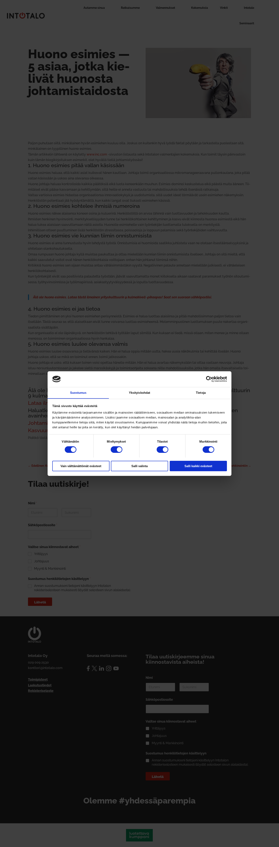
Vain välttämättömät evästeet (80, 466)
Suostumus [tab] (78, 392)
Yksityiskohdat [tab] (139, 392)
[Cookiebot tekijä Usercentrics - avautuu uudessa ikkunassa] (209, 379)
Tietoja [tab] (201, 392)
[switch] (116, 449)
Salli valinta (139, 466)
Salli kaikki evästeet (198, 466)
